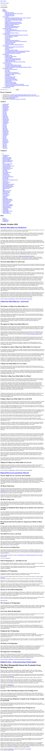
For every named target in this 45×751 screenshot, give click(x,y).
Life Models (7, 75)
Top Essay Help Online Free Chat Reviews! (13, 227)
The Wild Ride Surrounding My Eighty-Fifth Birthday (15, 52)
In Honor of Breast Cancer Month (11, 80)
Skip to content (3, 0)
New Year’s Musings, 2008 (10, 76)
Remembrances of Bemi (9, 74)
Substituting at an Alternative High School (13, 59)
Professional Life (6, 54)
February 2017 (5, 139)
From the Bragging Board (10, 77)
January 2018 (5, 129)
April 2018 (5, 127)
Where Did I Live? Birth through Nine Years (13, 18)
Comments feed (6, 220)
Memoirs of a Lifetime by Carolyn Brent (18, 99)
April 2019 (5, 114)
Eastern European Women (7, 168)
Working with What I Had (10, 60)
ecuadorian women (6, 169)
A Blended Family (6, 33)
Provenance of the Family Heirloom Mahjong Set (14, 44)
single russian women (7, 201)
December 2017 (6, 130)
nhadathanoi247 (11, 684)
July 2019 (4, 111)
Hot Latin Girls (5, 178)
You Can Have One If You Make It (11, 36)
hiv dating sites (5, 177)
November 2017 (6, 131)
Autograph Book (8, 81)
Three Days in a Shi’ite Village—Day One (13, 65)
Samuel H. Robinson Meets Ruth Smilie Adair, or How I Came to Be (18, 17)
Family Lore (5, 11)
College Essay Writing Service (8, 165)
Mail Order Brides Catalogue (8, 186)
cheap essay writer (3, 600)
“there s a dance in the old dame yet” (12, 72)
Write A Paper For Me (7, 213)
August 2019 (5, 110)
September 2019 (6, 109)
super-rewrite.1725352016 (8, 204)
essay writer (5, 170)
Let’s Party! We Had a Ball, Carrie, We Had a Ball (14, 84)
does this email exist (6, 167)
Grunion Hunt (7, 21)
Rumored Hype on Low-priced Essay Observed (14, 473)
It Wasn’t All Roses (8, 37)
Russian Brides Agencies (7, 199)
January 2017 (5, 140)
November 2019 (6, 107)
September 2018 (6, 122)
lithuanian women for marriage (8, 184)
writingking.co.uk (3, 490)
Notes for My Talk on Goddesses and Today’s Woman (15, 61)
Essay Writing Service (7, 172)
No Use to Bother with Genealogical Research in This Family (16, 34)
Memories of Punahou (9, 25)
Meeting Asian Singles (7, 190)
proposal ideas (5, 195)
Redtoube (4, 197)
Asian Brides (5, 156)
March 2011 (5, 145)
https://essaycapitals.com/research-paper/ (27, 256)
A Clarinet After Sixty (9, 47)
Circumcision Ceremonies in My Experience (13, 66)
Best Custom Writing (7, 159)
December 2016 (6, 141)
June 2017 (5, 137)
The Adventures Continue (7, 68)
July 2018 (4, 124)
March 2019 (5, 115)
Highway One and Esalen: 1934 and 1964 (13, 22)
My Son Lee (7, 38)
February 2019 (5, 116)
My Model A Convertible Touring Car (12, 24)
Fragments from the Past (9, 14)
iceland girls (5, 180)
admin (21, 298)
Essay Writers (5, 171)
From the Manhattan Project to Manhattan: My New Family (16, 30)
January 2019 (5, 118)
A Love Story (7, 31)
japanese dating (5, 183)
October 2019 (5, 108)
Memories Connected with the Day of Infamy (13, 23)
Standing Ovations (8, 55)
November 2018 (6, 120)
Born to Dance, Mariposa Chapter (11, 49)
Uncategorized (5, 209)
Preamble (4, 10)
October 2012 (5, 142)
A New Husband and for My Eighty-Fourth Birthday (17, 51)
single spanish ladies (6, 202)
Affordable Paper (6, 155)
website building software (7, 210)
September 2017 (6, 134)
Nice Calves (7, 70)
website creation (6, 212)
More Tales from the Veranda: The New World (13, 13)
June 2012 (5, 143)
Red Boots (7, 48)
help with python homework (8, 176)
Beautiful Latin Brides (7, 157)
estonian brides (5, 173)
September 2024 (6, 104)
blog (3, 162)
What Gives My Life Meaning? (11, 78)
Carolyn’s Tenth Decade (9, 86)
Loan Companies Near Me (8, 185)
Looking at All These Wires (10, 42)
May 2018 (5, 126)
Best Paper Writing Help (7, 161)
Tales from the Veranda (9, 12)
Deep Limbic (7, 71)
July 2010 (4, 146)
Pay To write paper (6, 194)
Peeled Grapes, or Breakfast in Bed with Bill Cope (14, 46)
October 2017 (5, 133)
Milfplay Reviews (6, 191)
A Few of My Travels (7, 62)
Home (4, 9)
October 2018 (5, 121)
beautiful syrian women (7, 158)
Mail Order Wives (6, 188)
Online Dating (5, 193)
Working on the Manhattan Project (11, 27)
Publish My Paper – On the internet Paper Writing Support (18, 662)
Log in (4, 218)
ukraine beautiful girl (6, 206)
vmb (42, 716)
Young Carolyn (5, 16)
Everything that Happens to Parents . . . (12, 32)
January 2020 (5, 105)
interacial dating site (6, 182)
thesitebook (12, 676)
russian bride (5, 198)
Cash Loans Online (6, 164)
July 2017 (4, 136)
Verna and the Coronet (9, 43)
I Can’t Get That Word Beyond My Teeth (13, 58)
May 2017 (5, 138)
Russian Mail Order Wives (8, 200)
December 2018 (6, 119)
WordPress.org (5, 221)
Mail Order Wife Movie (7, 187)
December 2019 (6, 106)
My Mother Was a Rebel (9, 15)
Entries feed (5, 219)
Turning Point (7, 39)
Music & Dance (6, 45)
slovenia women (6, 203)
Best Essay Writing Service (8, 160)
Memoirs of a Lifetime (4, 3)
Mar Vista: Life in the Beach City (11, 69)
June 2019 (5, 112)
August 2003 (5, 148)
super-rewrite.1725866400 (8, 205)
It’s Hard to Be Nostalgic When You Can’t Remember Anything (17, 85)
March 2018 (5, 128)
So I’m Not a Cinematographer (11, 83)
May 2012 (5, 144)
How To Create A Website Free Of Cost (10, 179)
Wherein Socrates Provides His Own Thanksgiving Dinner (16, 41)
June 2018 (5, 125)
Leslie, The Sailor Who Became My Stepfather (13, 19)
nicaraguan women (6, 192)
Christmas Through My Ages (10, 82)
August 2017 (5, 135)
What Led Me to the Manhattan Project (12, 26)
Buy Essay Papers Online (7, 163)
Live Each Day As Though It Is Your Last (13, 73)
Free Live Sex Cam (6, 175)
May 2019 (5, 113)
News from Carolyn (6, 87)
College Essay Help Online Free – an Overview (14, 301)
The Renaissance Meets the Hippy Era (12, 40)
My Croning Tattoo (8, 63)
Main (4, 189)
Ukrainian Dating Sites (7, 207)
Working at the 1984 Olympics (11, 56)
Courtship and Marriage (7, 28)
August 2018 (5, 123)
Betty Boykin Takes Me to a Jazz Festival (13, 53)
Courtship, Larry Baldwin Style (11, 29)
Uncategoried (5, 208)
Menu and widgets (4, 7)
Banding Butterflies (8, 57)
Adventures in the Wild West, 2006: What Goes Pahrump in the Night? (18, 67)
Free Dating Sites (6, 174)
